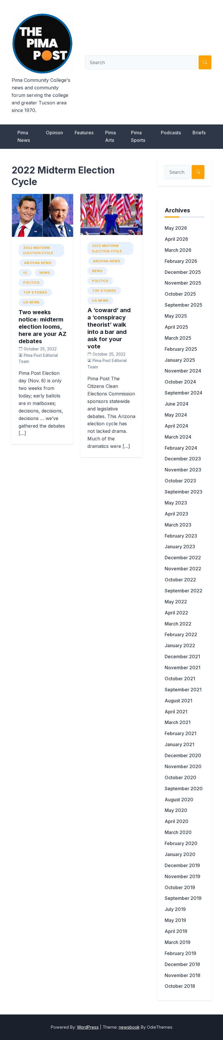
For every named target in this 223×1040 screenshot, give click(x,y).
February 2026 (181, 261)
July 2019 (175, 909)
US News (31, 302)
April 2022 (176, 613)
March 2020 (178, 832)
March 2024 (178, 437)
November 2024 (183, 371)
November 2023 (183, 470)
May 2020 (176, 810)
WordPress (88, 1027)
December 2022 (183, 557)
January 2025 (180, 360)
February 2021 (180, 733)
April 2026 (176, 239)
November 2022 (183, 568)
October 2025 (180, 294)
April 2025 (176, 327)
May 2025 (176, 316)
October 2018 (180, 986)
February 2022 (181, 634)
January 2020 (180, 854)
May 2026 (176, 228)
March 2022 (178, 624)
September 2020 (184, 788)
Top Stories (35, 292)
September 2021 (183, 689)
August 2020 (179, 799)
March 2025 (178, 338)
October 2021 (180, 678)
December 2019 (182, 865)
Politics (31, 283)
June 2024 (176, 404)
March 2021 (177, 722)
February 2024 (181, 448)
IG (25, 273)
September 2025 (183, 305)
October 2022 (180, 580)
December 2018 (182, 964)
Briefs (199, 132)
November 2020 (183, 766)
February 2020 (181, 843)
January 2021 (179, 744)
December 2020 (183, 755)
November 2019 (182, 876)
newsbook (129, 1027)
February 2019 (180, 953)
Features (84, 132)
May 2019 (175, 920)
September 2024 (183, 393)
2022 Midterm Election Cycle (38, 250)
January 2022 (180, 645)
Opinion (54, 132)
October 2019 (180, 887)
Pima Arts (110, 136)
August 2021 (178, 700)
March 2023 (178, 525)
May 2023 (176, 503)
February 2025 (181, 349)
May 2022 (176, 602)
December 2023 (183, 459)
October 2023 (180, 481)
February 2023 (181, 536)
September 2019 (183, 898)
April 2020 (176, 821)
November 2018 (182, 975)
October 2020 (180, 777)
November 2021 (182, 667)
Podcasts (171, 132)
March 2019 (177, 942)
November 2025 (183, 283)
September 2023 (183, 492)
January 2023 (180, 546)
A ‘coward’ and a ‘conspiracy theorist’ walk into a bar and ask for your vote (109, 328)
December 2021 (182, 656)
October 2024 (180, 382)
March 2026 (178, 250)
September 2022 (183, 591)
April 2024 (176, 426)
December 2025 (183, 272)
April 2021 (176, 712)
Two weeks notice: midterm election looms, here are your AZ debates (42, 327)
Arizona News (37, 263)
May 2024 (176, 415)
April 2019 (176, 931)
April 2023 (176, 514)
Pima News (23, 136)
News (44, 273)
